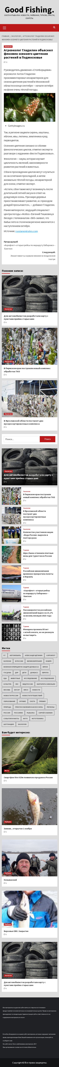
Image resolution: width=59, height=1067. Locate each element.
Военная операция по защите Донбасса (21, 667)
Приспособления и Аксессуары (29, 707)
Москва (7, 690)
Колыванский (10, 880)
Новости (36, 690)
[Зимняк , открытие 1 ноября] (29, 806)
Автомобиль (15, 655)
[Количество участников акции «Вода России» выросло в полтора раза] (11, 535)
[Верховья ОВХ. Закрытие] (29, 909)
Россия (7, 713)
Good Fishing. (29, 9)
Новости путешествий (32, 695)
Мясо (26, 690)
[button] (4, 27)
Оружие (22, 701)
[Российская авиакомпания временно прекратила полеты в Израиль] (11, 574)
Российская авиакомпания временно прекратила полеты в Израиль (38, 574)
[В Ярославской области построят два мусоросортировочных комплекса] (29, 398)
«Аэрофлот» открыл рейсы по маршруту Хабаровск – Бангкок (36, 593)
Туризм (26, 550)
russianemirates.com (27, 231)
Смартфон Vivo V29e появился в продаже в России (28, 777)
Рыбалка (31, 713)
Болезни (7, 661)
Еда (5, 678)
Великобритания (34, 661)
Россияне (18, 713)
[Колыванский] (29, 857)
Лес (17, 684)
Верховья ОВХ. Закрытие (16, 931)
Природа (7, 707)
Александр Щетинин (33, 655)
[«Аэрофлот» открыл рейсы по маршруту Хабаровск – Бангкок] (11, 593)
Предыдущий (29, 245)
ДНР (16, 672)
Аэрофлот (50, 655)
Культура (7, 684)
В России (19, 661)
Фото (25, 718)
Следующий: (33, 255)
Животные (15, 678)
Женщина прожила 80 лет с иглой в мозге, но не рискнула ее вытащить (38, 632)
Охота (32, 701)
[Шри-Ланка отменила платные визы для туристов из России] (11, 554)
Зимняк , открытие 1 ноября (18, 828)
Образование (9, 701)
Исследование (30, 678)
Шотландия (9, 724)
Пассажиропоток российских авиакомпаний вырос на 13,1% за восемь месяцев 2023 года (38, 613)
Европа (45, 672)
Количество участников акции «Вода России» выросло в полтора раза (38, 535)
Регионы (50, 707)
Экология (8, 46)
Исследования (47, 678)
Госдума (7, 672)
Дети (24, 672)
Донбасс (34, 672)
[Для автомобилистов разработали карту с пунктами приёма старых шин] (29, 293)
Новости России (11, 695)
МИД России (28, 684)
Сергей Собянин (46, 713)
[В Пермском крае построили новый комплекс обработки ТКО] (29, 346)
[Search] (54, 27)
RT (5, 655)
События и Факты (11, 718)
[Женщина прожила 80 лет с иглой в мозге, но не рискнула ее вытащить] (11, 632)
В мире (48, 661)
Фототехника (37, 718)
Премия (42, 701)
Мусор (17, 690)
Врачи (45, 667)
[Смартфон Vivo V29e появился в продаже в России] (29, 755)
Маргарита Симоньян (46, 684)
